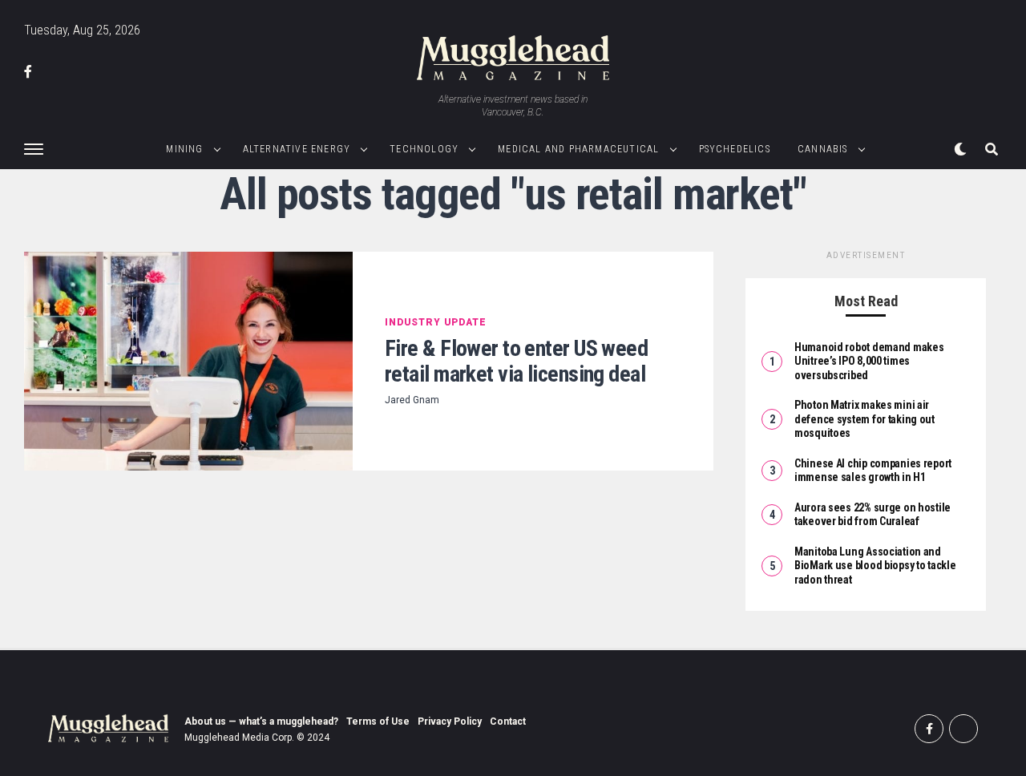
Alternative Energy (297, 149)
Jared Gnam (412, 400)
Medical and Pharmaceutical (578, 149)
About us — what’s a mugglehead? (261, 721)
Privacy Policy (450, 721)
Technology (424, 149)
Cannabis (823, 149)
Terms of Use (378, 721)
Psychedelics (734, 149)
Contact (508, 721)
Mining (184, 149)
